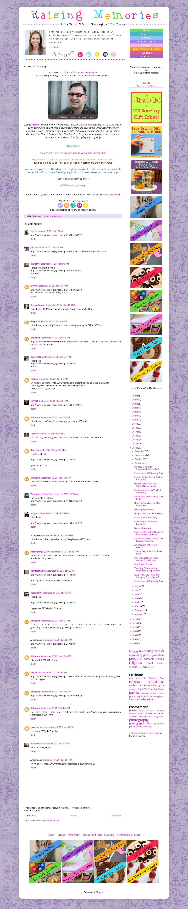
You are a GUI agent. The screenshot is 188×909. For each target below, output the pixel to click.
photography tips (140, 723)
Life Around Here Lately (145, 517)
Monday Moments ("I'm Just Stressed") (147, 491)
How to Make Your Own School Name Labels (145, 485)
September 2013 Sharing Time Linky (148, 497)
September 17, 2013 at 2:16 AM (48, 247)
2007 (134, 639)
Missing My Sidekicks (144, 509)
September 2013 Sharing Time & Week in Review (148, 539)
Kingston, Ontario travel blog (145, 733)
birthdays (134, 681)
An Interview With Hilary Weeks (145, 546)
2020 (134, 419)
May (137, 598)
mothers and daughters (151, 716)
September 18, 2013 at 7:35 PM (55, 417)
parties (134, 692)
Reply (33, 239)
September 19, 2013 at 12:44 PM (58, 535)
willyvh (33, 285)
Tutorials (146, 34)
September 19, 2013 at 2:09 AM (64, 494)
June (137, 594)
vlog (152, 667)
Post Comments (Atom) (48, 820)
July (137, 590)
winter (151, 699)
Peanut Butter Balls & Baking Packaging (148, 478)
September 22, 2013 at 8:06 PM (57, 640)
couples (133, 713)
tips (139, 667)
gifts (145, 655)
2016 (134, 435)
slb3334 (34, 401)
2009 (134, 631)
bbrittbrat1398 (37, 570)
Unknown (35, 337)
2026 (134, 395)
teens (139, 726)
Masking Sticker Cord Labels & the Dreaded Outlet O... (148, 533)
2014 (134, 443)
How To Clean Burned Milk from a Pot (147, 504)
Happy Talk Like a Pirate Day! (148, 513)
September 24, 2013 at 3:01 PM (57, 760)
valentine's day (138, 699)
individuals (159, 713)
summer (145, 696)
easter (133, 685)
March (138, 606)
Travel (146, 37)
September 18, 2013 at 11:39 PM (56, 477)
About (146, 30)
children (160, 710)
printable (148, 659)
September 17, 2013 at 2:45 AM (54, 263)
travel (146, 666)
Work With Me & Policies (128, 834)
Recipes (146, 45)
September (140, 463)
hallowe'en (144, 689)
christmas (156, 681)
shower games (149, 693)
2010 (134, 627)
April (137, 602)
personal (135, 658)
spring (137, 696)
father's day (150, 685)
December (140, 451)
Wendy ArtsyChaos (39, 494)
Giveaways (109, 834)
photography (139, 720)
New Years (135, 678)
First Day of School (143, 564)
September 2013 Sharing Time (148, 473)
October (139, 459)
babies (133, 710)
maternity (133, 716)
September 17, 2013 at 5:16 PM (55, 337)
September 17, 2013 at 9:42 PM (53, 379)
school (149, 663)
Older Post (116, 815)
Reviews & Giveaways (53, 216)
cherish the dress (147, 711)
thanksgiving (157, 696)
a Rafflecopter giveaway (72, 185)
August (138, 586)
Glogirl (33, 321)
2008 (134, 635)
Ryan (32, 450)
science (160, 663)
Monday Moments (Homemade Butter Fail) (146, 468)
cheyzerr (34, 263)
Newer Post (30, 815)
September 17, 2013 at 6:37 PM (56, 357)
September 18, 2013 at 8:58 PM (50, 433)
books (159, 651)
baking (149, 651)
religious (135, 662)
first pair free (112, 194)
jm (31, 247)
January (139, 614)
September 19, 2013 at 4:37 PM (64, 551)
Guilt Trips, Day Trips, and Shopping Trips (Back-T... (147, 576)
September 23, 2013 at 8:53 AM (52, 672)
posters (133, 726)
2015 (134, 439)
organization (156, 655)
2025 (134, 399)
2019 (134, 423)
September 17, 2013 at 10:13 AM (53, 285)
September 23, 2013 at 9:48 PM (59, 727)
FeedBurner (151, 86)
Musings (146, 52)
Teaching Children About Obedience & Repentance (147, 569)
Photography (146, 41)
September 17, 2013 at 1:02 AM (49, 231)
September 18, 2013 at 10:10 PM (51, 450)
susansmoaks (37, 727)
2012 (134, 619)
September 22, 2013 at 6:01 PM (55, 620)
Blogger (100, 892)
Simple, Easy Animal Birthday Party (148, 552)
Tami (32, 433)
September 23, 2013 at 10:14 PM (55, 743)
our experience (89, 72)
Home (73, 815)
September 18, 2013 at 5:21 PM (53, 401)
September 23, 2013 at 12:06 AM (56, 656)
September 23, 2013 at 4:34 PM (55, 708)
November (140, 455)
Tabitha (34, 379)
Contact (146, 56)
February (139, 610)
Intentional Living (146, 49)
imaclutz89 (35, 592)
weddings (147, 726)
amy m (33, 672)
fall (140, 685)
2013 (134, 447)
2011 (134, 623)
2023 (134, 407)
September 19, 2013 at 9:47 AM (54, 513)
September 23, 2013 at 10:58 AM (56, 691)
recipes (159, 659)
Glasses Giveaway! (142, 528)
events (140, 713)
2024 (134, 403)
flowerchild (35, 357)
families (148, 713)
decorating (135, 655)
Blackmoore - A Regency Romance (145, 522)
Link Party (97, 834)
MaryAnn (34, 513)
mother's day (157, 689)
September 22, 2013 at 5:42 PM (56, 592)
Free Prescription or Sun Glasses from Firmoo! (146, 559)
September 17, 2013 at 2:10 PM (52, 321)
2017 (134, 431)
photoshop (159, 723)
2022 (134, 411)
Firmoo (35, 124)
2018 (134, 427)
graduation (133, 689)
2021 (134, 415)
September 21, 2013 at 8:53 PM (60, 570)
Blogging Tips (136, 651)
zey (32, 231)
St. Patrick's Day (154, 678)
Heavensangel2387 (39, 551)
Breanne (34, 743)
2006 (134, 643)
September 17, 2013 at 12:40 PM (61, 305)
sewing (133, 667)
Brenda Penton (37, 305)
